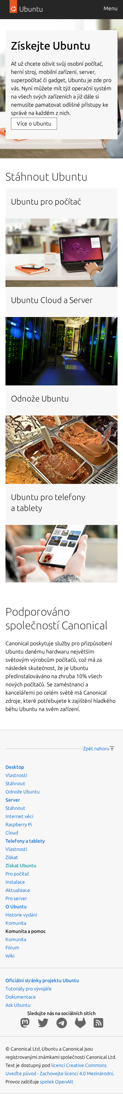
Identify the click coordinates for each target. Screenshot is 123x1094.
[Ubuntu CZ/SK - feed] (98, 1023)
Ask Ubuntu (17, 1005)
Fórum (12, 947)
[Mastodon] (26, 1023)
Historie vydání (21, 915)
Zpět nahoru (96, 748)
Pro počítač (17, 873)
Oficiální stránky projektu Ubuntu (42, 980)
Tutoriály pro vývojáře (28, 988)
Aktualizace (17, 890)
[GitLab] (81, 1023)
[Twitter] (44, 1023)
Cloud (11, 832)
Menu (111, 8)
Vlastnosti (16, 775)
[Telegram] (62, 1023)
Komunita (15, 923)
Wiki (9, 956)
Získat (11, 857)
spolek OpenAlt (56, 1081)
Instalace (15, 882)
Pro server (16, 898)
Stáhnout (15, 783)
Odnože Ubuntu (22, 791)
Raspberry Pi (18, 824)
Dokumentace (20, 997)
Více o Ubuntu (34, 123)
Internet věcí (19, 816)
